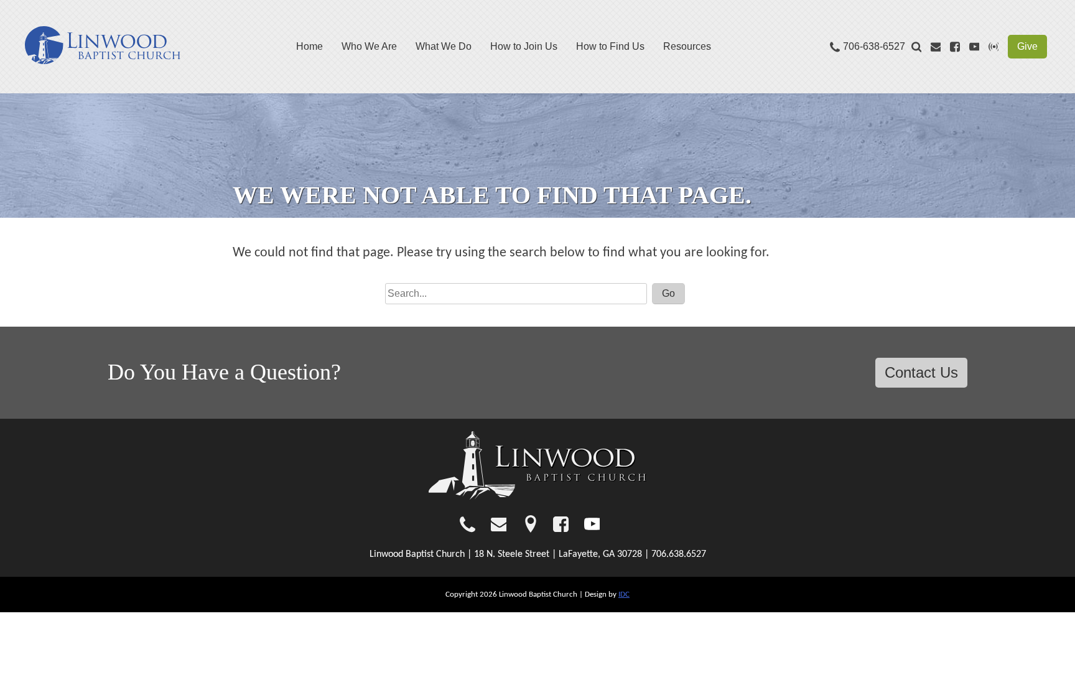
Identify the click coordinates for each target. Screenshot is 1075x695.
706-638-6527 (874, 46)
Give (1027, 46)
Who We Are (369, 46)
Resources (687, 46)
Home (309, 46)
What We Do (444, 46)
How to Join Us (523, 46)
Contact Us (921, 372)
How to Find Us (610, 46)
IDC (624, 594)
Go (668, 293)
